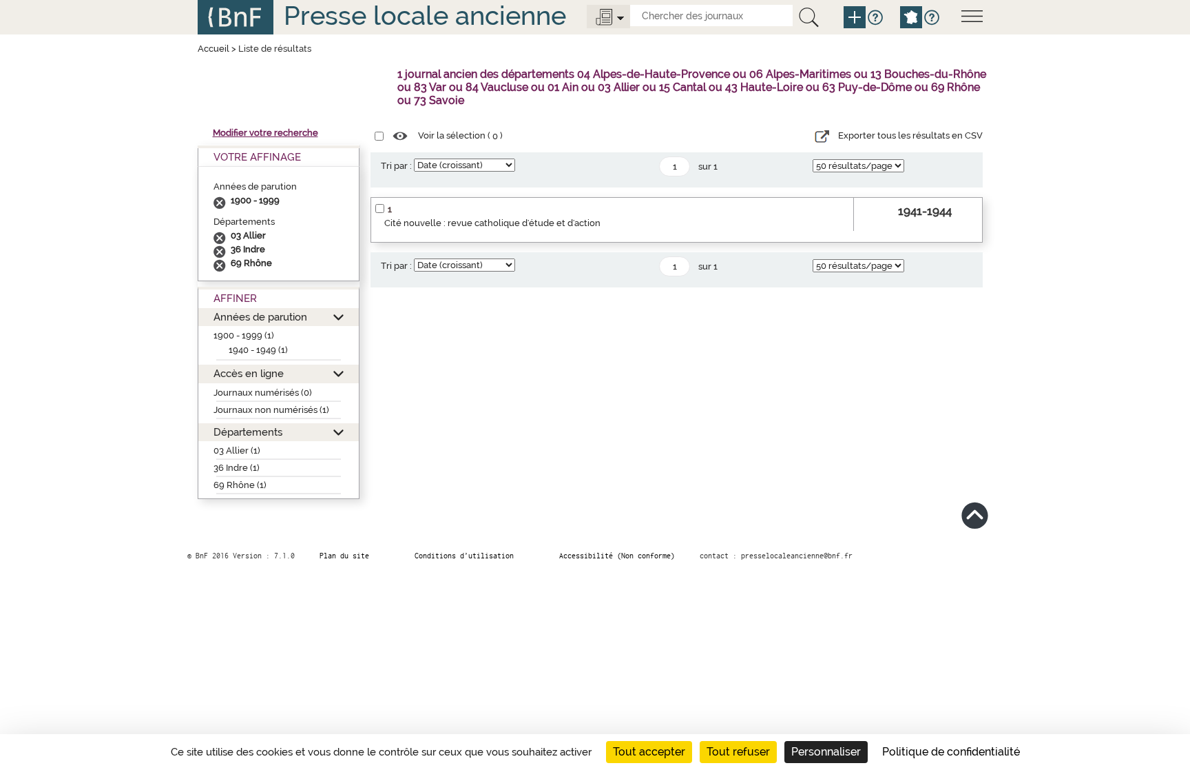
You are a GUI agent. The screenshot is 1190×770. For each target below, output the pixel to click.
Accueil (213, 48)
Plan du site (344, 555)
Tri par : (396, 166)
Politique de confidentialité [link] (951, 751)
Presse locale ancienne (425, 15)
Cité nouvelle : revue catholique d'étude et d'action (492, 223)
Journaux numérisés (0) (262, 392)
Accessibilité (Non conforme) (617, 555)
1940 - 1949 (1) (258, 350)
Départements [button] (247, 432)
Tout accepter (649, 751)
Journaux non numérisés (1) (271, 410)
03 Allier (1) (236, 450)
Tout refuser (738, 751)
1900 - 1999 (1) (243, 335)
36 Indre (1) (236, 468)
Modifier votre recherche (265, 133)
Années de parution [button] (260, 317)
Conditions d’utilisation (464, 555)
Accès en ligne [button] (248, 373)
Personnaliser (826, 751)
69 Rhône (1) (240, 485)
